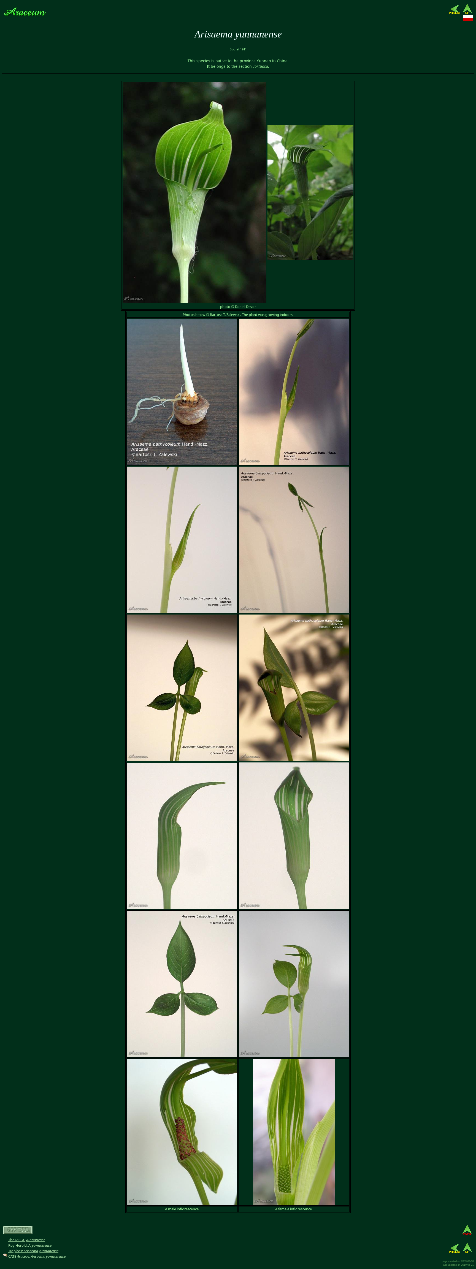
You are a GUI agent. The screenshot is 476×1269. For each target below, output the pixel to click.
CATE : (37, 1256)
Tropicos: (33, 1250)
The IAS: (26, 1239)
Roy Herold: (30, 1245)
